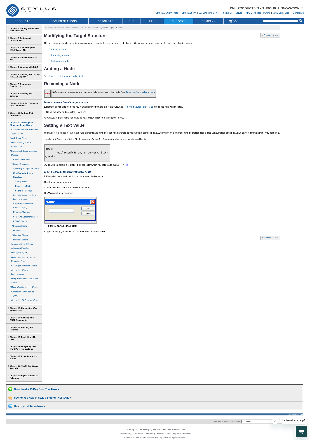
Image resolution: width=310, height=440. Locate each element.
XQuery (152, 430)
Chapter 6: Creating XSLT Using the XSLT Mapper (25, 75)
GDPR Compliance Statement (178, 434)
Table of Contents (87, 28)
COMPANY (208, 21)
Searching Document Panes (25, 217)
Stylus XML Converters (167, 13)
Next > (275, 35)
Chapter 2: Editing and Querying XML (20, 39)
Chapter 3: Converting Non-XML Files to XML (23, 49)
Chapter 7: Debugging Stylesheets (20, 85)
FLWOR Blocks (20, 221)
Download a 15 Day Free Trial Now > (36, 389)
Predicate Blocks (20, 240)
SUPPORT (178, 21)
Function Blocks (20, 226)
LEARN (152, 21)
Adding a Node (21, 182)
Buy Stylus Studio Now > (29, 406)
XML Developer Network (258, 13)
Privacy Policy (125, 434)
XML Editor (161, 430)
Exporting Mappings (21, 212)
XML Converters (141, 430)
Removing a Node (23, 186)
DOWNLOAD (105, 21)
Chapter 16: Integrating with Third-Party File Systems (23, 348)
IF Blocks (17, 230)
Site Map (129, 430)
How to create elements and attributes (66, 76)
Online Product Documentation (64, 28)
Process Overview (21, 159)
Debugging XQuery (19, 253)
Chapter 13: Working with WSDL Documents (22, 319)
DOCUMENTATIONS (64, 21)
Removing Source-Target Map (140, 92)
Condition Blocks (20, 235)
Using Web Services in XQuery (24, 287)
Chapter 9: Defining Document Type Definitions (24, 104)
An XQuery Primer (19, 138)
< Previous (266, 35)
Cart (236, 21)
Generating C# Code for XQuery (25, 300)
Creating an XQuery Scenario (24, 266)
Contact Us (298, 13)
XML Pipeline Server (209, 13)
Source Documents (21, 164)
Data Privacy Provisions (154, 434)
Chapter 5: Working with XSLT (24, 67)
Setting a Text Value (23, 191)
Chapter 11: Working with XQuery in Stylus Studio (22, 124)
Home (47, 28)
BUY (131, 21)
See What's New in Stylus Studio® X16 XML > (42, 397)
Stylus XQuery (189, 13)
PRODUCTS (22, 21)
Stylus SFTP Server (232, 13)
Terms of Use (138, 434)
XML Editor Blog (281, 13)
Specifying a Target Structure (26, 168)
